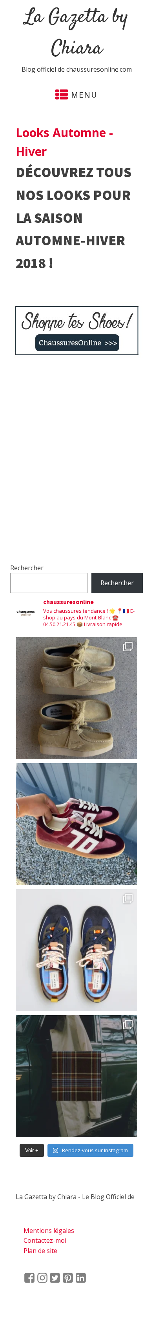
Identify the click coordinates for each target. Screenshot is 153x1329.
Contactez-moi (45, 1240)
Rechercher (27, 567)
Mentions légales (49, 1230)
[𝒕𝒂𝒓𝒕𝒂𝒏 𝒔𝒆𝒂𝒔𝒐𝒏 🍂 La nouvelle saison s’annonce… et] (76, 1076)
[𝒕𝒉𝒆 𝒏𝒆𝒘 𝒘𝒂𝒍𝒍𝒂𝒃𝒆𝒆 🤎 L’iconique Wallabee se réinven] (76, 698)
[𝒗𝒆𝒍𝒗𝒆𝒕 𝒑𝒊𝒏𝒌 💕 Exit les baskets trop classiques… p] (76, 824)
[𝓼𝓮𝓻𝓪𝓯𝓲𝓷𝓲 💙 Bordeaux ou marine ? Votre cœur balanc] (76, 950)
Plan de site (40, 1250)
